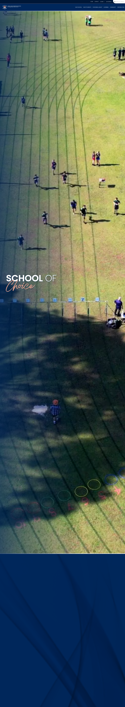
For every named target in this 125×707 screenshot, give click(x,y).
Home (91, 1)
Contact (97, 1)
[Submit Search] (114, 1)
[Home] (12, 7)
